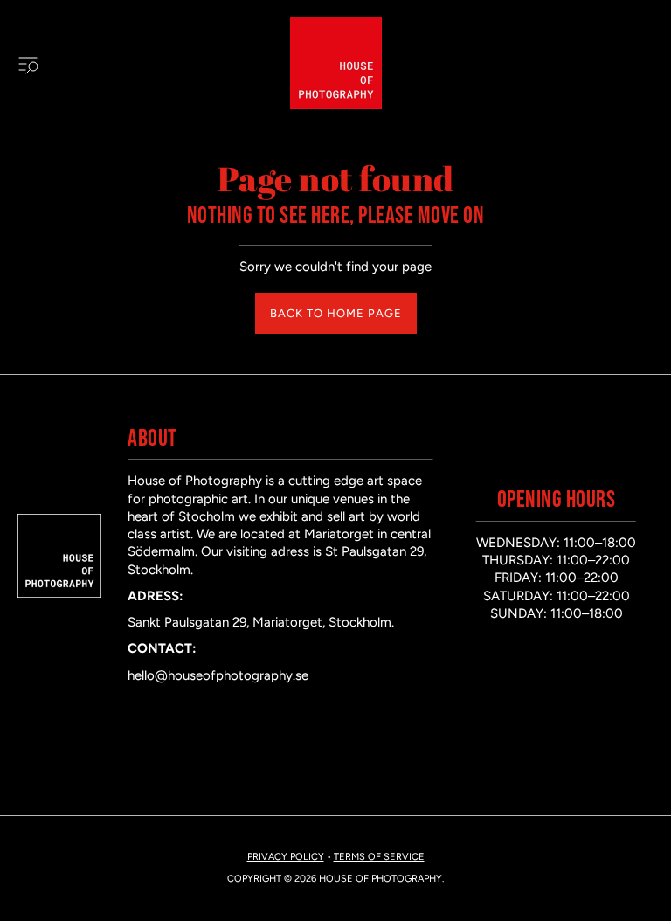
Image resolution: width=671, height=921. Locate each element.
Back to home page (336, 313)
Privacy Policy (285, 856)
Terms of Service (379, 856)
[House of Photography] (336, 63)
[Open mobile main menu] (27, 63)
